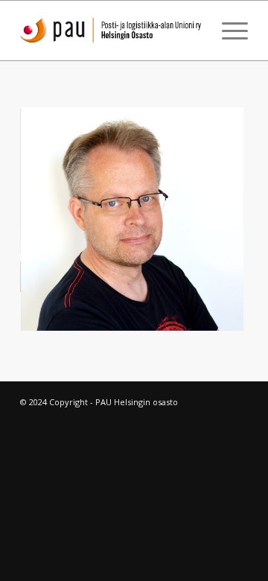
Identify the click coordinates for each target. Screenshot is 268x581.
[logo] (111, 30)
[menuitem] (227, 30)
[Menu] (227, 30)
